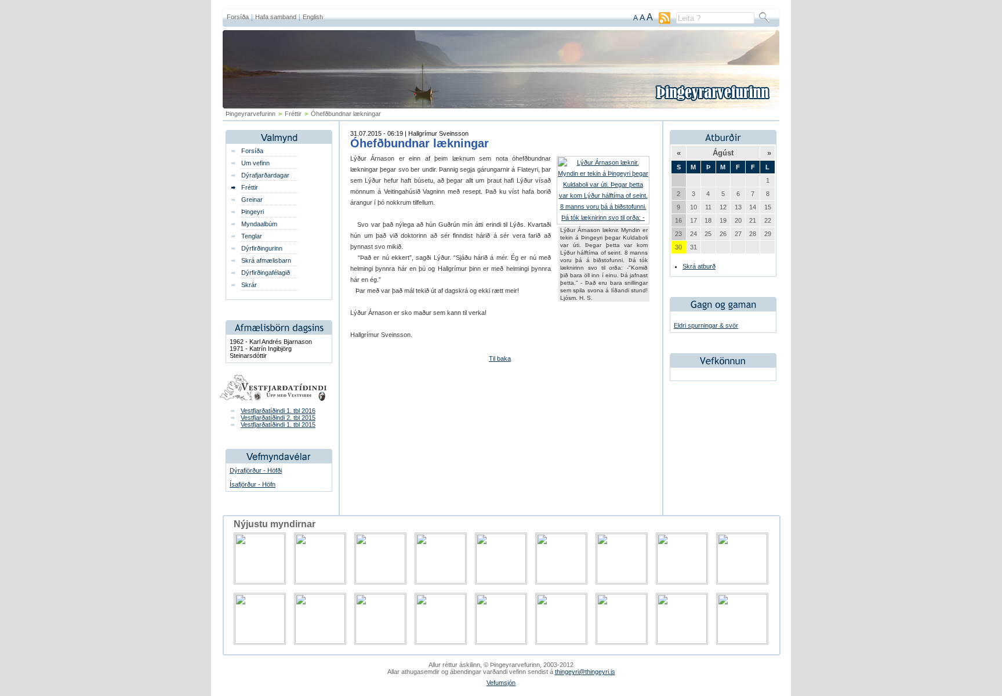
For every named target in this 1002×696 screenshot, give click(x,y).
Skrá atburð (699, 266)
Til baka (500, 358)
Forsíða (238, 16)
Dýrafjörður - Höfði (256, 470)
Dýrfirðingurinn (261, 248)
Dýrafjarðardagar (265, 175)
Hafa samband (275, 16)
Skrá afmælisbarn (266, 260)
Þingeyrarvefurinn (250, 113)
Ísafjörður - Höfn (252, 484)
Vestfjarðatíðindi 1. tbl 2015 (278, 424)
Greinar (252, 199)
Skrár (249, 284)
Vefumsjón (501, 682)
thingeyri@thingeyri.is (585, 671)
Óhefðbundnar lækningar (419, 143)
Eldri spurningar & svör (706, 325)
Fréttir (293, 113)
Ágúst (723, 152)
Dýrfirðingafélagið (265, 272)
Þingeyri (252, 211)
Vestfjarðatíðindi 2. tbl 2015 (278, 417)
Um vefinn (255, 163)
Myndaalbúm (259, 223)
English (313, 16)
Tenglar (251, 236)
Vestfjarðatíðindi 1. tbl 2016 (278, 410)
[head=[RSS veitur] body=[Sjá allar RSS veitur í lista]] (664, 21)
